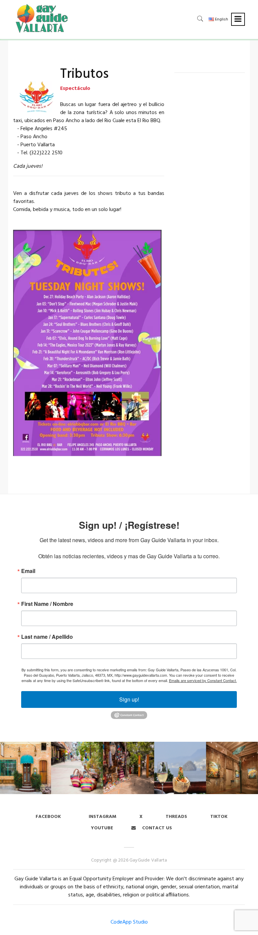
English (221, 19)
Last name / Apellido (47, 636)
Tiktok (218, 817)
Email (28, 571)
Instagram (101, 817)
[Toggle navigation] (238, 19)
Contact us (156, 828)
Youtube (102, 828)
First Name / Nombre (47, 604)
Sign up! (129, 699)
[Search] (200, 18)
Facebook (48, 817)
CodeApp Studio (129, 922)
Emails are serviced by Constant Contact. (203, 680)
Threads (176, 817)
